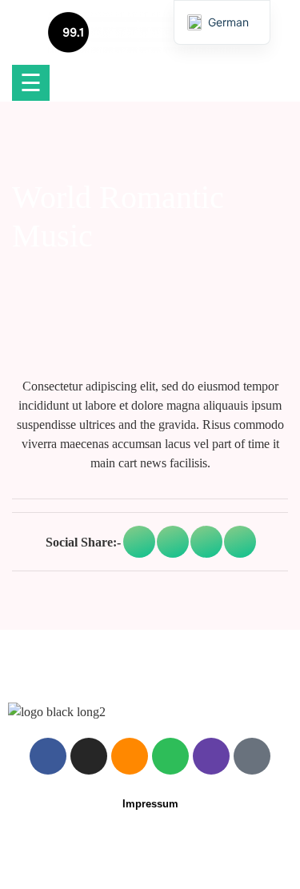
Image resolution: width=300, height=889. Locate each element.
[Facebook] (48, 756)
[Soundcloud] (129, 756)
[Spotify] (170, 756)
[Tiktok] (252, 756)
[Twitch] (211, 756)
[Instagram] (88, 756)
